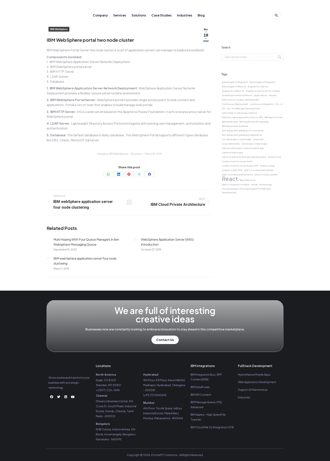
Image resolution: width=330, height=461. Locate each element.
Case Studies (161, 15)
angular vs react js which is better (263, 91)
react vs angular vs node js (236, 184)
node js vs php (267, 165)
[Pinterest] (129, 174)
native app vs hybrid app (255, 143)
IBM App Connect (273, 117)
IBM (261, 117)
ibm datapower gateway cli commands (243, 130)
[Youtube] (277, 4)
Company (100, 15)
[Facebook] (255, 4)
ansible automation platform (237, 95)
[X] (139, 174)
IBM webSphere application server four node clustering (84, 260)
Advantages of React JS (234, 86)
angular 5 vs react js (258, 86)
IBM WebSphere (59, 29)
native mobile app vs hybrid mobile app (243, 148)
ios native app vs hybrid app (237, 139)
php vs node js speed (266, 174)
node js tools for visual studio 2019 (240, 165)
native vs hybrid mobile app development (244, 157)
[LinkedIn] (118, 174)
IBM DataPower (230, 121)
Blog (201, 15)
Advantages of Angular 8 (235, 82)
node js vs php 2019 (232, 170)
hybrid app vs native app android (239, 113)
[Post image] (48, 239)
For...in (279, 104)
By (136, 153)
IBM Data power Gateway (235, 126)
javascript (258, 139)
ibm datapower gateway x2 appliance (242, 135)
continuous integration (262, 104)
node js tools (274, 157)
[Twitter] (263, 4)
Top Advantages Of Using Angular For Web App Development (246, 190)
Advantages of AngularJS (262, 82)
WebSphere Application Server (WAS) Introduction (167, 241)
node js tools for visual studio (237, 161)
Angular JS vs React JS (233, 91)
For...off (226, 108)
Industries (184, 15)
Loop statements (231, 143)
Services (119, 15)
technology (265, 184)
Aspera (273, 95)
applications (261, 95)
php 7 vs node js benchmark (258, 170)
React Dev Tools (247, 180)
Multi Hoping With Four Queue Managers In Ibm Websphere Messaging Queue (86, 241)
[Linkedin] (270, 4)
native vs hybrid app (232, 152)
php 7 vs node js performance (237, 174)
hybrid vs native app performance (240, 117)
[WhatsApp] (108, 174)
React (230, 179)
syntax (254, 184)
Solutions (139, 15)
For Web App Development (246, 108)
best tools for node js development (240, 99)
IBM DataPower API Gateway (254, 121)
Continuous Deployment (235, 104)
